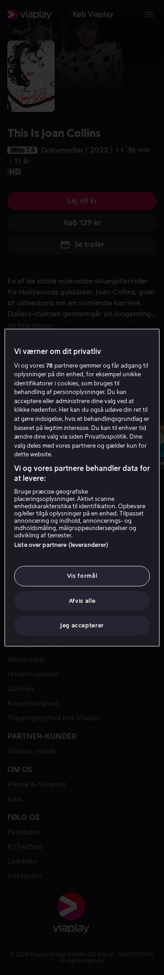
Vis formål (82, 576)
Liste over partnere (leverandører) (61, 545)
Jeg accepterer (82, 625)
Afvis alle (82, 600)
